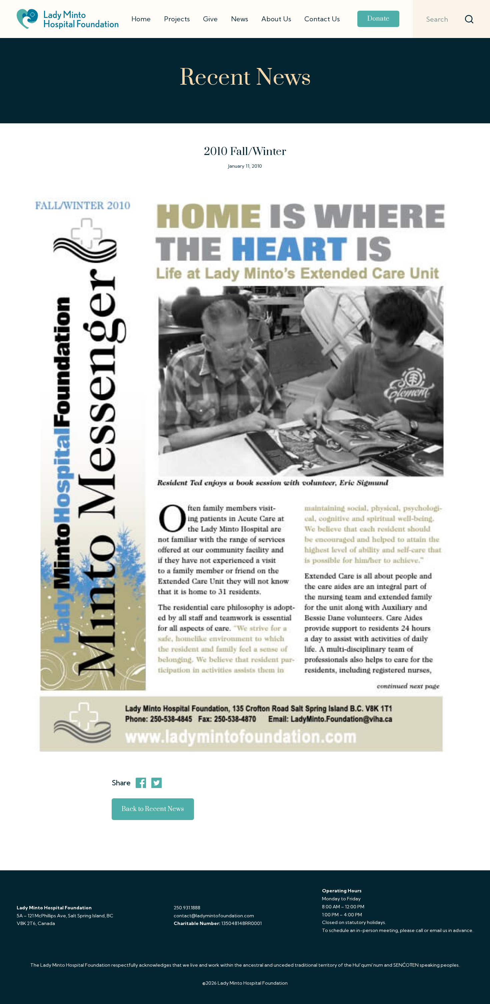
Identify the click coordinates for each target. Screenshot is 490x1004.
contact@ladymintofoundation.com (214, 916)
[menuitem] (141, 19)
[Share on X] (156, 783)
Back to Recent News (153, 809)
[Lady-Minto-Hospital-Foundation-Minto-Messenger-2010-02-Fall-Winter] (245, 468)
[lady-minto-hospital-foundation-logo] (67, 19)
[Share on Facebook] (141, 783)
